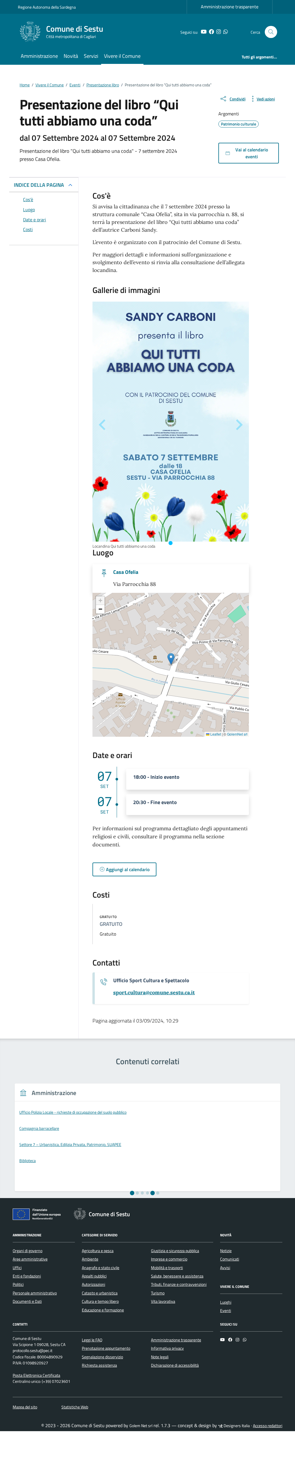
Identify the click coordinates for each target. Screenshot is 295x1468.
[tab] (171, 543)
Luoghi (225, 1302)
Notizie (226, 1251)
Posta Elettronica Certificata (36, 1375)
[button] (171, 659)
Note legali (160, 1357)
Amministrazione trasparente (229, 6)
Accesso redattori (267, 1426)
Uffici (17, 1268)
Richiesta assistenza (99, 1365)
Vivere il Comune (122, 56)
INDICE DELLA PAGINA (39, 185)
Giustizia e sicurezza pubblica (175, 1251)
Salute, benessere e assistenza (177, 1276)
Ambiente (90, 1259)
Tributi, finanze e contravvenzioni (179, 1284)
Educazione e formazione (103, 1310)
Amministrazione (39, 56)
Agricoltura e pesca (98, 1251)
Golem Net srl (140, 1426)
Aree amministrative (30, 1259)
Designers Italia (236, 1426)
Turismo (157, 1293)
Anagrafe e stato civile (100, 1268)
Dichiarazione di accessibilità (175, 1365)
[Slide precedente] (103, 425)
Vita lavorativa (163, 1301)
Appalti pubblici (94, 1276)
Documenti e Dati (27, 1301)
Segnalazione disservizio (102, 1357)
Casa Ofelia (125, 572)
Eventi (225, 1310)
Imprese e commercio (169, 1259)
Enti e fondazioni (27, 1276)
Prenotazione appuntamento (106, 1348)
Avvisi (225, 1268)
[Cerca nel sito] (271, 32)
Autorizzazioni (93, 1284)
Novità (71, 56)
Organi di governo (27, 1251)
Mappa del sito (25, 1407)
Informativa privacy (167, 1348)
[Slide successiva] (238, 425)
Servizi (91, 56)
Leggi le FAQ (92, 1340)
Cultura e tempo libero (100, 1301)
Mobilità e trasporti (167, 1268)
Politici (18, 1284)
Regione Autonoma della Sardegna (47, 7)
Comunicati (229, 1259)
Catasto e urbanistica (100, 1293)
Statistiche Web (74, 1407)
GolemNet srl (237, 734)
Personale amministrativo (35, 1293)
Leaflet (215, 734)
